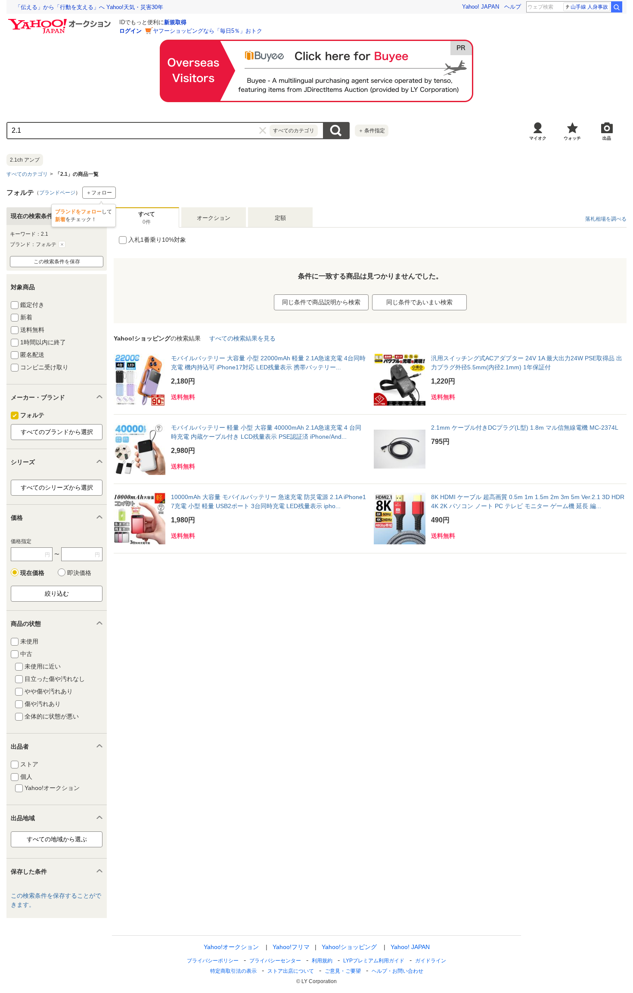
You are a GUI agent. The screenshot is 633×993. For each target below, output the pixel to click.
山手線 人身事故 (589, 7)
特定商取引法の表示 (233, 971)
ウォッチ (572, 138)
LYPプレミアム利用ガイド (373, 961)
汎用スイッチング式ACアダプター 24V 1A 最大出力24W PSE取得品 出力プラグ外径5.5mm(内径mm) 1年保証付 (526, 363)
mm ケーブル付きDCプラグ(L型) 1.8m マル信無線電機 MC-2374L (524, 427)
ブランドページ (57, 193)
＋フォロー (99, 193)
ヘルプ (512, 6)
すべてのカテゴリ (27, 174)
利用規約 (322, 961)
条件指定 (371, 131)
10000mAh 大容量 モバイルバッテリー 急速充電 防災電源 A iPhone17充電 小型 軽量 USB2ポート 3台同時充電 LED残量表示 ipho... (268, 501)
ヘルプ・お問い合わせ (397, 971)
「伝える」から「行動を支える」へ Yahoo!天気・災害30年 (89, 7)
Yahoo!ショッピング (349, 946)
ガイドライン (430, 961)
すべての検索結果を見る (242, 338)
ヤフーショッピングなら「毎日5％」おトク (207, 31)
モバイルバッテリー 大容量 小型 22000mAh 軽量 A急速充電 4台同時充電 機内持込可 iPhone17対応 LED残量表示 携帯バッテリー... (268, 363)
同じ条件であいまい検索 (419, 302)
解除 (62, 244)
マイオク (537, 138)
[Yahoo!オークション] (60, 21)
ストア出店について (290, 971)
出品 (606, 138)
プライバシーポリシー (213, 961)
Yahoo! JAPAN (480, 6)
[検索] (616, 6)
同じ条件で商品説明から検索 (321, 302)
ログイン (130, 31)
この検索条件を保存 (57, 262)
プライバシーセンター (275, 961)
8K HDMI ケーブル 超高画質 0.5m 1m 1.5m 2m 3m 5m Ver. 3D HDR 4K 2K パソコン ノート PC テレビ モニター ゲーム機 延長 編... (527, 501)
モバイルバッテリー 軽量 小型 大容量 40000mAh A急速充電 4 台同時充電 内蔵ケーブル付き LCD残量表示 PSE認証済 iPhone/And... (266, 432)
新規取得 (175, 22)
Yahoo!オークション (231, 946)
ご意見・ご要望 (343, 971)
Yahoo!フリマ (291, 946)
